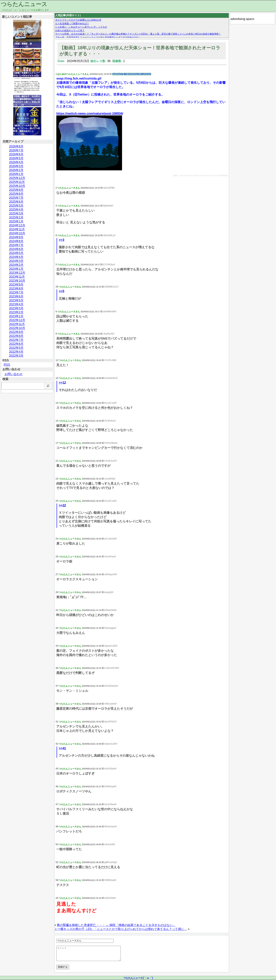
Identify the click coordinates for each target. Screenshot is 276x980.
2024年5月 (16, 253)
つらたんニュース (24, 4)
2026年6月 (16, 154)
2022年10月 (17, 328)
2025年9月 (16, 189)
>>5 (61, 291)
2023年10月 (17, 280)
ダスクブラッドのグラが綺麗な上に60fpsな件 (78, 20)
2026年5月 (16, 158)
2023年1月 (16, 316)
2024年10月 (17, 233)
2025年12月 (17, 178)
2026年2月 (16, 170)
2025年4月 (16, 209)
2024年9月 (16, 237)
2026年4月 (16, 162)
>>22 (62, 505)
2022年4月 (16, 351)
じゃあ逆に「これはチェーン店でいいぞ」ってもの (81, 27)
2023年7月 (16, 292)
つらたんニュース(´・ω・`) (138, 977)
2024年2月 (16, 264)
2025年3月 (16, 213)
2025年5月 (16, 205)
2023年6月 (16, 296)
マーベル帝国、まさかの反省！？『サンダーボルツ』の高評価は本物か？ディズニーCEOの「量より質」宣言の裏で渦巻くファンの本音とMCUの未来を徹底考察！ (138, 34)
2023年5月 (16, 300)
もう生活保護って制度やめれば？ (72, 23)
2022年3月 (16, 355)
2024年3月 (16, 260)
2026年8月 (16, 146)
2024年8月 (16, 241)
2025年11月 (17, 182)
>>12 (62, 382)
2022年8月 (16, 336)
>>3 (61, 240)
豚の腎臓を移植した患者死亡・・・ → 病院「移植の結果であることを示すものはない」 (116, 925)
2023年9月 (16, 284)
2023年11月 (17, 276)
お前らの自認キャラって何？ (69, 30)
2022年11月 (17, 324)
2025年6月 (16, 201)
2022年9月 (16, 332)
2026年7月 (16, 150)
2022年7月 (16, 339)
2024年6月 (16, 249)
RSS (7, 364)
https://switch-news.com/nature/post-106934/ (89, 113)
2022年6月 (16, 343)
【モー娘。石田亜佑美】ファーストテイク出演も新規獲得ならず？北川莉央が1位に (97, 37)
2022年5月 (16, 347)
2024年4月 (16, 257)
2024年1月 (16, 268)
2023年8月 (16, 288)
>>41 (62, 748)
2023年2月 (16, 312)
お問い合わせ (14, 374)
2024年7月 (16, 245)
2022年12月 (17, 320)
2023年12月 (17, 272)
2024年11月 (17, 229)
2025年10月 (17, 185)
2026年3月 (16, 166)
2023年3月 (16, 308)
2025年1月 (16, 221)
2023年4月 (16, 304)
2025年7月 (16, 197)
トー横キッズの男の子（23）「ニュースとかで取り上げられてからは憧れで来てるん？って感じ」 (120, 929)
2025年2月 (16, 217)
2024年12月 (17, 225)
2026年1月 (16, 174)
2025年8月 (16, 193)
